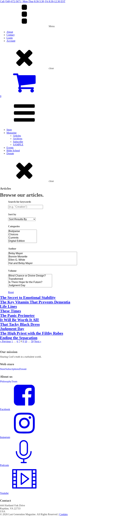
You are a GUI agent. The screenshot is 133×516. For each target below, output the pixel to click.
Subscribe (18, 141)
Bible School (13, 150)
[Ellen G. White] (42, 260)
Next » (37, 341)
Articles (17, 135)
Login (9, 38)
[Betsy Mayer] (42, 253)
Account (10, 40)
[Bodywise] (22, 231)
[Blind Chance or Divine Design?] (30, 275)
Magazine (11, 132)
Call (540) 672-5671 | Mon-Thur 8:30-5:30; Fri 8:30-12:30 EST (32, 1)
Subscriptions (12, 369)
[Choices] (22, 234)
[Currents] (22, 237)
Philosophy (6, 381)
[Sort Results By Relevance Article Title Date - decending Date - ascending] (22, 219)
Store (9, 129)
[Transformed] (30, 279)
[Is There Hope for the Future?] (30, 282)
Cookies (63, 514)
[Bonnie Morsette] (42, 256)
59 (32, 341)
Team (14, 381)
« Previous (5, 341)
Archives (17, 138)
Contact (10, 34)
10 (25, 341)
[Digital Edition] (22, 241)
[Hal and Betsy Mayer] (42, 263)
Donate (10, 153)
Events (9, 147)
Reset (11, 292)
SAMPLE (18, 144)
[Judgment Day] (30, 285)
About (9, 32)
